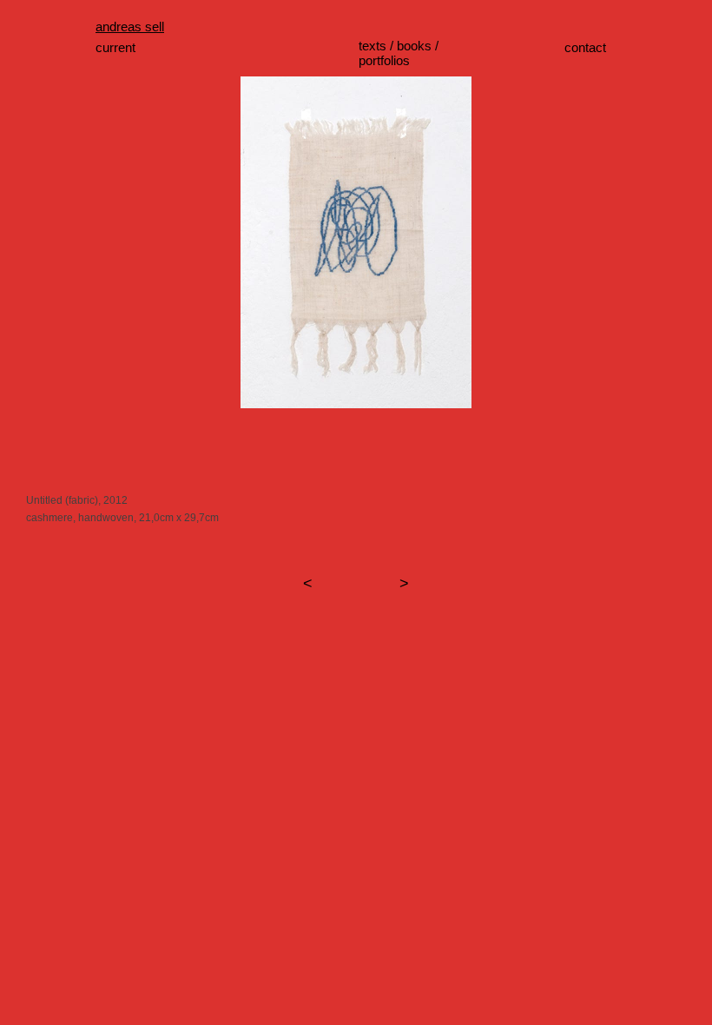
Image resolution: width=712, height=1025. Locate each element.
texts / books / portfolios (398, 53)
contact (585, 47)
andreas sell (130, 26)
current (115, 47)
